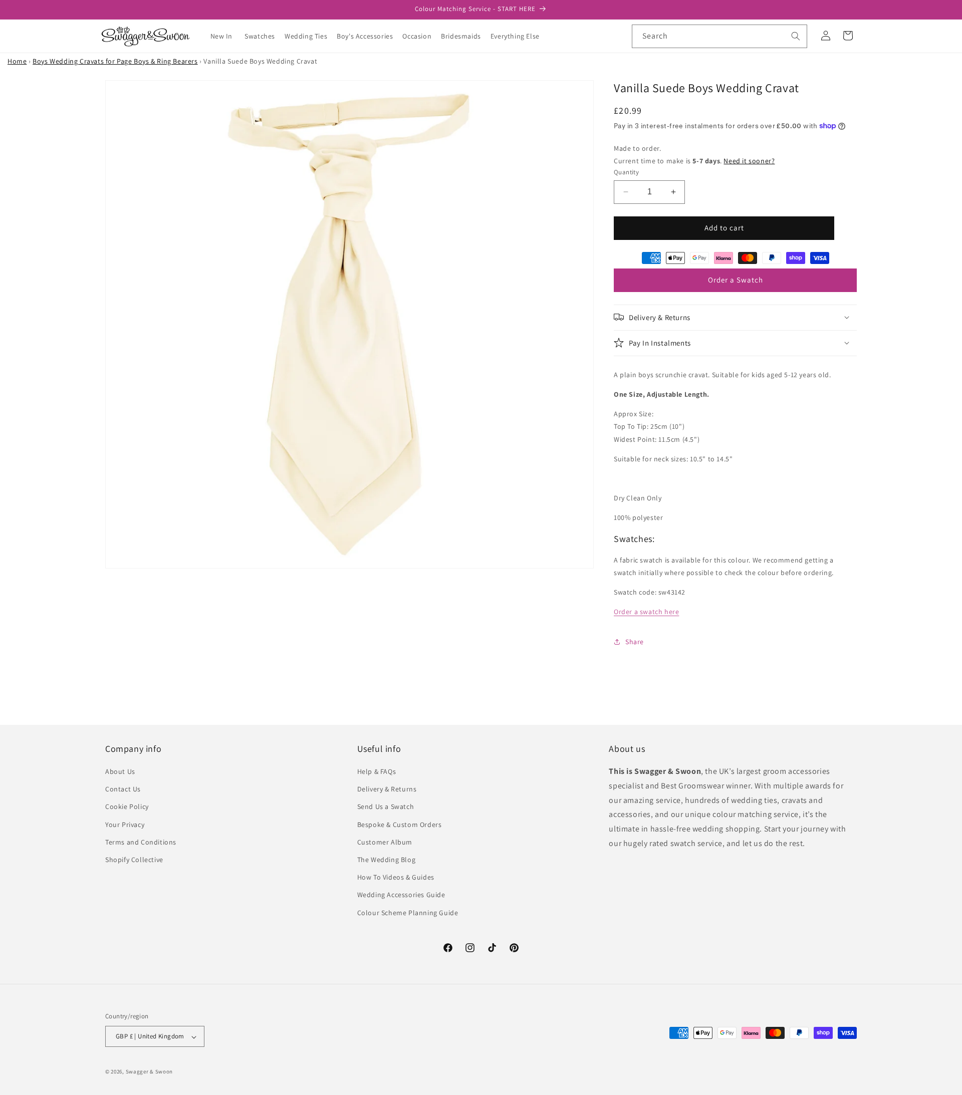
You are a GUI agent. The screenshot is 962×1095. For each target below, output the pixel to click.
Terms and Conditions (140, 842)
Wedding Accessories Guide (401, 895)
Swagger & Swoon (149, 1071)
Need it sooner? (749, 160)
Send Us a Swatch (385, 806)
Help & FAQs (376, 771)
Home (17, 61)
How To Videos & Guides (395, 877)
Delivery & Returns (387, 789)
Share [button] (634, 641)
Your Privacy (124, 824)
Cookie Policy (127, 806)
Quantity (626, 172)
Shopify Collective (134, 859)
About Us (120, 771)
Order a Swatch (735, 280)
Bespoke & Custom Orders (399, 824)
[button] (263, 36)
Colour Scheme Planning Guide (407, 912)
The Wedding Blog (386, 859)
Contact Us (123, 789)
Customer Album (384, 842)
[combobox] (719, 36)
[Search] (796, 36)
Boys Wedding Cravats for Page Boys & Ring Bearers (115, 61)
